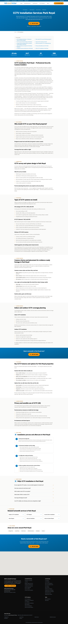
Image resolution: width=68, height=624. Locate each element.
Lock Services (35, 3)
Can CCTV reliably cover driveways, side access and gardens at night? (27, 500)
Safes (48, 3)
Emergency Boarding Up (29, 584)
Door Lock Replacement (49, 584)
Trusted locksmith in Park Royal (20, 91)
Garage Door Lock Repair (49, 590)
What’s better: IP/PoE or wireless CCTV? (21, 494)
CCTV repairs (45, 251)
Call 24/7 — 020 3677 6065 (11, 585)
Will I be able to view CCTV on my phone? (22, 491)
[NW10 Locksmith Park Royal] (10, 3)
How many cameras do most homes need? (22, 488)
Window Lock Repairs (48, 588)
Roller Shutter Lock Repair (49, 591)
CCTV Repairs (27, 601)
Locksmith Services (27, 3)
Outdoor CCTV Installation (29, 600)
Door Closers (47, 587)
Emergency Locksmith (28, 580)
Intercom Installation (28, 605)
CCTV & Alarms (42, 3)
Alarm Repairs (27, 604)
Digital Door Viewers (48, 594)
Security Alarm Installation (29, 603)
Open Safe (47, 600)
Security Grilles (27, 588)
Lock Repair (47, 580)
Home (21, 3)
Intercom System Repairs (29, 607)
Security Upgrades (28, 587)
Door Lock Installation (48, 583)
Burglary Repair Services (29, 583)
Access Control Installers (29, 590)
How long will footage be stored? (20, 497)
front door (27, 146)
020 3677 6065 (61, 0)
